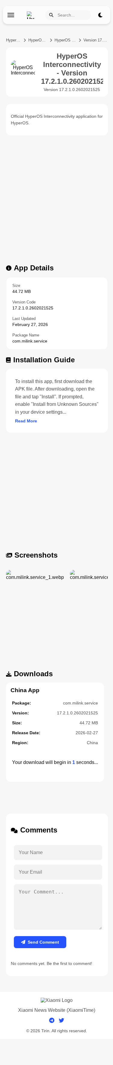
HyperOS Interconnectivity (66, 40)
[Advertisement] (56, 201)
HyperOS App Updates (37, 40)
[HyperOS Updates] (32, 15)
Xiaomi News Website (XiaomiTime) (56, 1010)
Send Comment (43, 942)
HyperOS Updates (13, 40)
